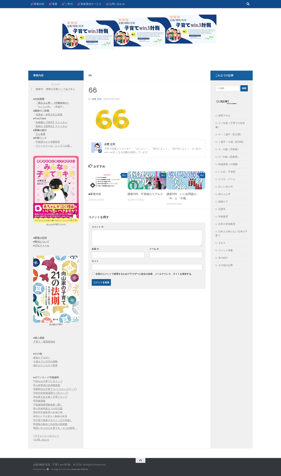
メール (154, 249)
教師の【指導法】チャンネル (51, 126)
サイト (95, 261)
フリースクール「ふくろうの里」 (54, 145)
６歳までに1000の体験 (45, 361)
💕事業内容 (37, 4)
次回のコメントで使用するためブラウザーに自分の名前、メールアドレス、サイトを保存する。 (145, 274)
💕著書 (53, 4)
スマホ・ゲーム (226, 179)
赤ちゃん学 (224, 194)
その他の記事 (225, 265)
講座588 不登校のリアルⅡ (145, 194)
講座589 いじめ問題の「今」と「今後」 (181, 196)
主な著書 (40, 134)
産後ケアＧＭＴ (41, 357)
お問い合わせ (42, 439)
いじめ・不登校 (226, 171)
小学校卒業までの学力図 (49, 408)
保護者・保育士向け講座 (49, 114)
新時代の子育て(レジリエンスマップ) (56, 389)
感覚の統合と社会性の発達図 (51, 424)
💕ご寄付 (67, 4)
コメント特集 (225, 250)
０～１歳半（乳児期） (230, 134)
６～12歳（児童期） (229, 149)
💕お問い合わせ (115, 4)
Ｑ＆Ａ (221, 242)
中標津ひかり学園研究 (48, 142)
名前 (95, 249)
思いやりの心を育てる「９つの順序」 (56, 428)
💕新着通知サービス (89, 4)
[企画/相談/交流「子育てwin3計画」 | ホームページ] (124, 33)
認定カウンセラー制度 (45, 365)
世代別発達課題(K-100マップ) (52, 393)
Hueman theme (79, 469)
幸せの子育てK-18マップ (49, 381)
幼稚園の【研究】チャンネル (51, 122)
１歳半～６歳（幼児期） (231, 142)
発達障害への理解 (228, 164)
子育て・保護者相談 (44, 341)
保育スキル (224, 115)
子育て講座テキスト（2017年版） (54, 420)
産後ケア (223, 201)
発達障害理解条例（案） (49, 404)
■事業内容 (94, 194)
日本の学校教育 (226, 224)
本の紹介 (223, 257)
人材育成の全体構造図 (48, 385)
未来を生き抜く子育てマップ (51, 397)
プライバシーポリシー (47, 436)
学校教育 (223, 216)
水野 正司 (97, 99)
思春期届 (40, 400)
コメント (98, 226)
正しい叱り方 (225, 186)
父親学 (222, 209)
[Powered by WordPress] (48, 469)
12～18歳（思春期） (229, 156)
